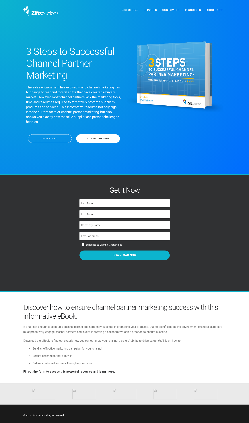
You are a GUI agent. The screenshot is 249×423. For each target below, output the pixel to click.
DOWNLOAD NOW (125, 255)
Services (150, 10)
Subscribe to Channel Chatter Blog (104, 244)
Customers (170, 10)
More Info (49, 138)
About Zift (215, 10)
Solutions (130, 10)
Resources (193, 10)
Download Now (98, 138)
